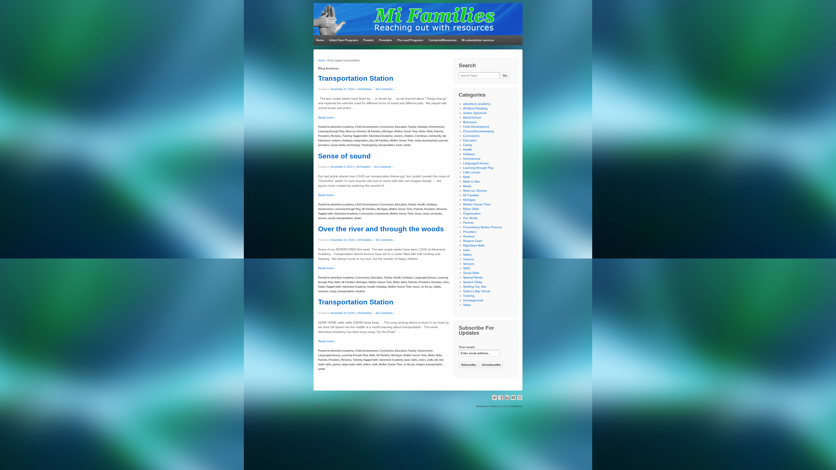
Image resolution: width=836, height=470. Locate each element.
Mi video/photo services (478, 40)
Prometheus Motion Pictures (482, 227)
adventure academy (342, 126)
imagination (361, 140)
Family (412, 126)
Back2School (472, 117)
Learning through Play (331, 131)
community (434, 136)
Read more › (326, 117)
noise (426, 213)
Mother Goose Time (406, 131)
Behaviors (470, 122)
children (409, 136)
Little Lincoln (471, 172)
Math (337, 282)
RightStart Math (474, 245)
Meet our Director (356, 131)
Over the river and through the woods (381, 229)
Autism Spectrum (475, 113)
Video (467, 305)
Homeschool (436, 126)
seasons (323, 291)
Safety (321, 286)
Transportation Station (355, 78)
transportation (386, 145)
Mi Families (365, 89)
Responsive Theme (486, 406)
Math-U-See (471, 181)
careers (398, 136)
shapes (420, 364)
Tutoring (347, 136)
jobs (371, 140)
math (375, 364)
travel (399, 145)
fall (444, 136)
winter (407, 145)
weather (360, 291)
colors (422, 359)
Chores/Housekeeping (478, 131)
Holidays (422, 126)
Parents (368, 40)
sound (331, 218)
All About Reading (475, 108)
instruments (382, 213)
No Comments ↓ (385, 89)
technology (353, 145)
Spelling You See (474, 286)
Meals (467, 186)
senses (322, 218)
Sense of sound (344, 156)
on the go (426, 286)
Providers (385, 40)
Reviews (336, 136)
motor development (426, 140)
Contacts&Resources (443, 40)
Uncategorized (473, 300)
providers (323, 145)
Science (468, 259)
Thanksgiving (369, 145)
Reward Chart (472, 241)
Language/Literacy (425, 277)
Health (421, 204)
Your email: (467, 347)
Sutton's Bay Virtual (476, 291)
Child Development (366, 126)
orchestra (436, 213)
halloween (324, 140)
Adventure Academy (381, 136)
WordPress (516, 406)
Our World (470, 218)
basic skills (410, 359)
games (337, 364)
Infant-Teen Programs (343, 40)
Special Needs (473, 277)
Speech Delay (472, 282)
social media (338, 145)
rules (446, 282)
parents (443, 140)
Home (320, 40)
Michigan (387, 131)
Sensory (468, 263)
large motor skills (352, 364)
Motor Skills (426, 131)
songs (333, 291)
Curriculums (386, 126)
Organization (472, 213)
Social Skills (471, 273)
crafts (430, 359)
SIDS (466, 268)
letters (367, 364)
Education (401, 126)
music (418, 213)
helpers (336, 140)
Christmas (421, 136)
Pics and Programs (410, 40)
